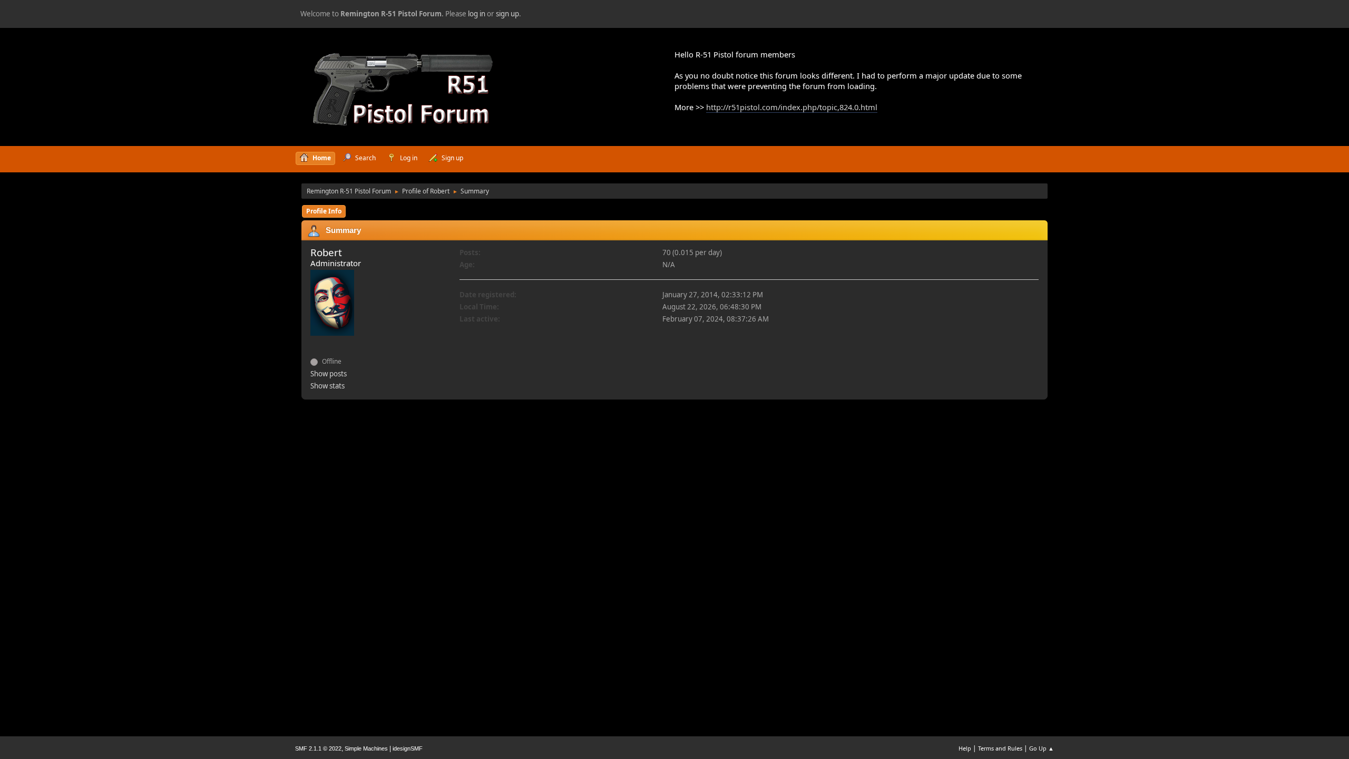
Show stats (327, 386)
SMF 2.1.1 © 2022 (318, 748)
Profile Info (323, 211)
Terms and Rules (1000, 748)
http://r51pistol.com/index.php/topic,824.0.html (791, 107)
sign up (507, 13)
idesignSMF (408, 748)
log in (476, 13)
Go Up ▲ (1041, 748)
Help (965, 748)
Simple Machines (366, 748)
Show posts (328, 373)
